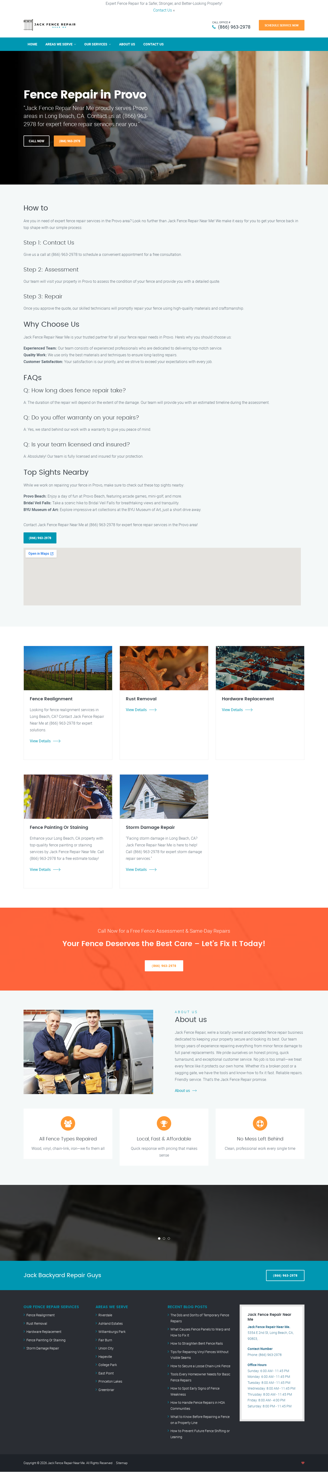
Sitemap (122, 1463)
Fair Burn (105, 1340)
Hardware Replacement (43, 1331)
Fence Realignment (40, 1315)
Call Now (36, 141)
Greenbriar (106, 1389)
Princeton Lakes (110, 1381)
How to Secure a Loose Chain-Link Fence (200, 1366)
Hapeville (105, 1356)
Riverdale (105, 1315)
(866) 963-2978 (234, 27)
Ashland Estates (110, 1323)
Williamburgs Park (112, 1331)
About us (182, 1090)
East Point (106, 1373)
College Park (107, 1364)
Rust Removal (36, 1323)
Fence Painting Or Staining (46, 1340)
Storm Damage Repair (42, 1348)
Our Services (95, 44)
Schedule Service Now (282, 25)
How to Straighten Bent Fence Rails (196, 1343)
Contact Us (162, 10)
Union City (106, 1348)
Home (32, 44)
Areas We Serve (59, 44)
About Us (127, 44)
